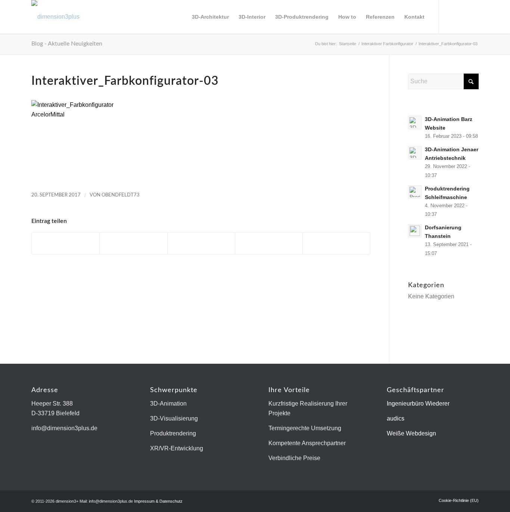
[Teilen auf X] (133, 243)
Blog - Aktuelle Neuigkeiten (66, 44)
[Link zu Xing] (461, 16)
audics (395, 418)
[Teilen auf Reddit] (336, 243)
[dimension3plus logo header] (55, 17)
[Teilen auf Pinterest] (268, 243)
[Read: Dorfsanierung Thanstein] (415, 231)
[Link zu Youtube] (473, 16)
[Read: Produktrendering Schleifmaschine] (415, 192)
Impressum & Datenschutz (158, 501)
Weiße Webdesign (411, 433)
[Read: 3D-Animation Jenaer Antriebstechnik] (415, 152)
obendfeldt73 (121, 195)
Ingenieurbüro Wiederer (418, 403)
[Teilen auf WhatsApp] (201, 243)
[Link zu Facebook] (450, 16)
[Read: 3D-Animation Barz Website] (415, 122)
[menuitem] (210, 17)
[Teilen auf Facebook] (65, 243)
